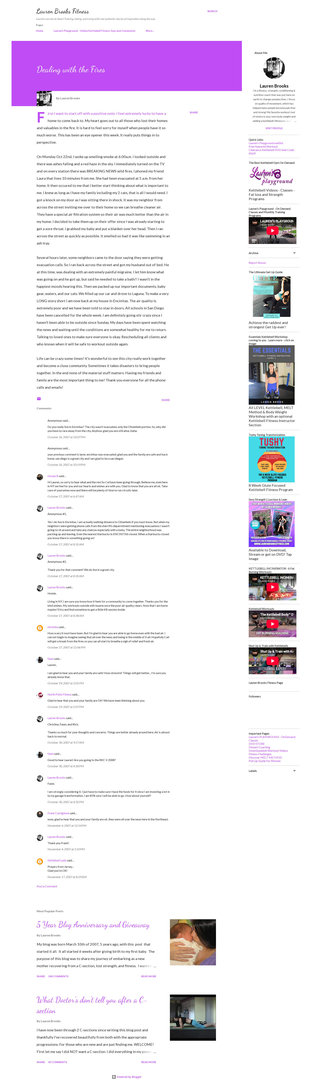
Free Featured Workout (263, 146)
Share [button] (194, 112)
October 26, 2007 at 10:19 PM (66, 464)
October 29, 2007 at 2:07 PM (66, 706)
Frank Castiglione (58, 813)
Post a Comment (47, 886)
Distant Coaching (259, 747)
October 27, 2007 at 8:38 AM (66, 615)
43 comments (57, 1062)
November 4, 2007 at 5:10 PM (66, 849)
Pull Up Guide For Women (265, 761)
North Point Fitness (60, 694)
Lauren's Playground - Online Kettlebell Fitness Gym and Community (94, 30)
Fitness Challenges (260, 754)
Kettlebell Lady (57, 860)
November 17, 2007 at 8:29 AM (67, 877)
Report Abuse (257, 262)
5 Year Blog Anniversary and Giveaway (93, 924)
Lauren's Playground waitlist (266, 143)
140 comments (58, 976)
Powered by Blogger (129, 1077)
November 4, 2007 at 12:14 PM (67, 825)
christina (53, 627)
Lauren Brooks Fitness (62, 11)
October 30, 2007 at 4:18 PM (66, 766)
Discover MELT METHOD (265, 757)
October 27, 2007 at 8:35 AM (66, 576)
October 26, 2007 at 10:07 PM (66, 437)
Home (39, 30)
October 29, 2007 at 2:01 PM (66, 683)
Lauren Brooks (57, 507)
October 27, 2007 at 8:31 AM (66, 544)
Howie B (53, 476)
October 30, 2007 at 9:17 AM (66, 742)
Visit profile (274, 128)
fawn (51, 658)
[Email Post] (39, 399)
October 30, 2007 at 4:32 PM (66, 802)
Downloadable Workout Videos (268, 750)
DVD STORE (257, 743)
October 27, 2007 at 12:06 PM (66, 647)
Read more (148, 976)
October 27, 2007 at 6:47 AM (66, 496)
